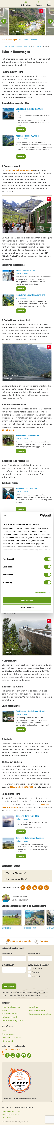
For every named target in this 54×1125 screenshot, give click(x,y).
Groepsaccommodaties (40, 1014)
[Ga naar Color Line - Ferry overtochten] (8, 821)
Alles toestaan (27, 600)
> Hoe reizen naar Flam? (15, 879)
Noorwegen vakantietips (21, 787)
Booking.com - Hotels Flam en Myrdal (30, 711)
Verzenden (9, 986)
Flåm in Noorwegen (9, 39)
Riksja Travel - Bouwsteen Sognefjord (30, 294)
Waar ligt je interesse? (38, 965)
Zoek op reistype (37, 1010)
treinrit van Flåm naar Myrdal (19, 170)
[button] (3, 21)
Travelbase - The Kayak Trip (26, 488)
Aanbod (34, 39)
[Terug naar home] (6, 3)
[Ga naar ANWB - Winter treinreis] (8, 275)
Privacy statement (10, 1114)
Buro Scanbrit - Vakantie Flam (27, 435)
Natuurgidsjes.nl (9, 1017)
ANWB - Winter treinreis (25, 270)
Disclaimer (7, 1117)
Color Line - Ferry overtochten (27, 816)
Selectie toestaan (27, 608)
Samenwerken (8, 1034)
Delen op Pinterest (41, 11)
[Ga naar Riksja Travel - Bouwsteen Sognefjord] (8, 300)
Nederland (37, 968)
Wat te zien (23, 39)
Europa (35, 972)
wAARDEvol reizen (10, 1013)
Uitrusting (33, 1007)
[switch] (47, 567)
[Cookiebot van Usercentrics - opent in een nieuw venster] (40, 515)
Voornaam (7, 953)
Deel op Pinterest (49, 199)
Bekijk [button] (21, 129)
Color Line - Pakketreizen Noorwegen (30, 838)
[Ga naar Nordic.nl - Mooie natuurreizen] (8, 141)
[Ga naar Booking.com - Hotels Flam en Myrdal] (8, 716)
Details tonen (40, 593)
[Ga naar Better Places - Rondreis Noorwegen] (8, 114)
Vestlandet (7, 928)
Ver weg (36, 976)
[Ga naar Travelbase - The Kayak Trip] (8, 493)
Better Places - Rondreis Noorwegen (29, 108)
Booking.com (8, 430)
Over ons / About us (11, 1037)
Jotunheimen (30, 928)
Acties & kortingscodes (12, 1020)
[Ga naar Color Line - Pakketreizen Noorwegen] (8, 843)
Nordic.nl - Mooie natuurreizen (27, 135)
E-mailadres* (8, 965)
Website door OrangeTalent (15, 1121)
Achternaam (34, 953)
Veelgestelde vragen (11, 1111)
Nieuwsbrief (7, 1041)
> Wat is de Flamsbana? (15, 873)
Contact (5, 1030)
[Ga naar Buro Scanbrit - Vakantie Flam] (8, 440)
